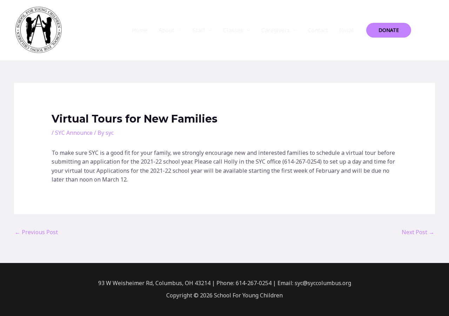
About (166, 30)
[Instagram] (432, 30)
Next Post (418, 232)
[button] (388, 30)
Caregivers (275, 30)
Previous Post (36, 232)
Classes (233, 30)
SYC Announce (74, 133)
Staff (199, 30)
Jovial (346, 30)
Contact (318, 30)
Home (139, 30)
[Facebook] (421, 30)
